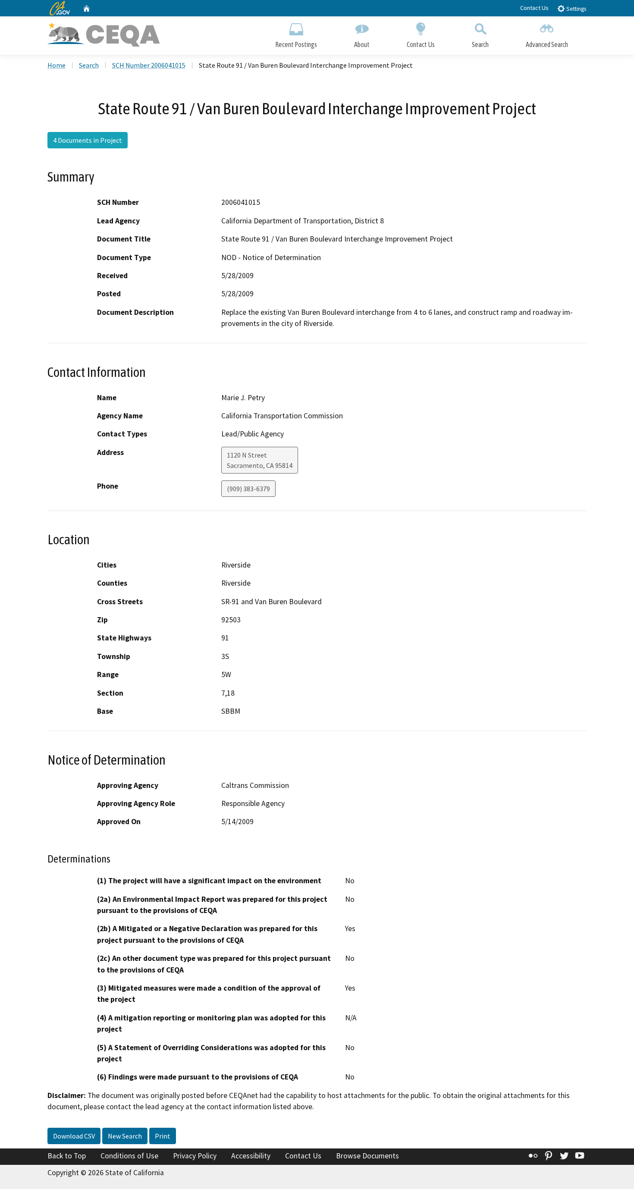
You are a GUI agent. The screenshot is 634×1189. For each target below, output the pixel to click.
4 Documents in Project (87, 140)
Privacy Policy (195, 1156)
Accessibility (250, 1156)
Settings (575, 9)
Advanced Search (547, 44)
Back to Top (66, 1156)
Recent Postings (296, 44)
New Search (125, 1136)
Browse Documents (367, 1156)
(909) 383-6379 (248, 488)
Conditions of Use (129, 1156)
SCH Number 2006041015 (148, 65)
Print (162, 1136)
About (362, 44)
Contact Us (534, 8)
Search (480, 44)
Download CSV (74, 1136)
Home (56, 65)
